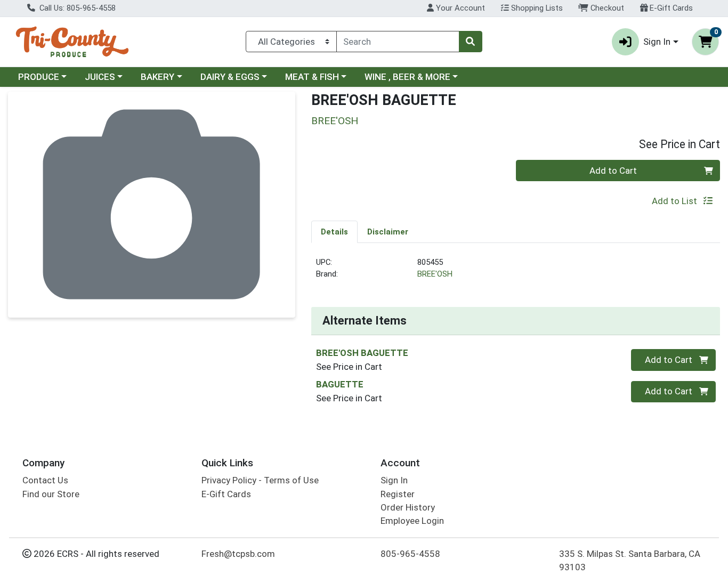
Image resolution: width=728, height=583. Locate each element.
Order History (408, 507)
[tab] (334, 231)
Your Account (459, 8)
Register (398, 494)
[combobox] (397, 41)
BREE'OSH (434, 274)
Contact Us (45, 480)
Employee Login (412, 520)
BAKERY (157, 76)
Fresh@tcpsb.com (238, 553)
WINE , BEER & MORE (407, 76)
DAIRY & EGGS (230, 76)
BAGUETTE (339, 384)
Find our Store (50, 494)
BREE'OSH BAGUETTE (362, 352)
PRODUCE (38, 76)
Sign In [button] (656, 41)
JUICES (100, 76)
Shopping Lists (536, 8)
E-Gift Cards (670, 8)
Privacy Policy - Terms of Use (260, 480)
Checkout (606, 8)
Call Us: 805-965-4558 (76, 8)
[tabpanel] (515, 272)
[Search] (470, 41)
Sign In (394, 480)
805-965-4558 (410, 553)
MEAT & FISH (312, 76)
